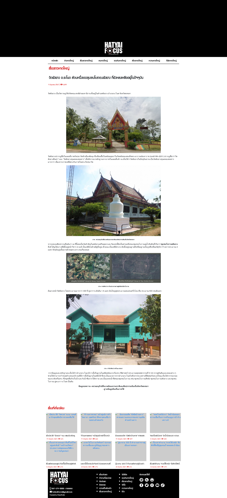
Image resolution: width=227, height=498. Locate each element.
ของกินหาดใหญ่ (128, 478)
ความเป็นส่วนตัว (105, 488)
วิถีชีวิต (124, 474)
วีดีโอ (123, 485)
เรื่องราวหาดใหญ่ (105, 491)
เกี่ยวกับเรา (103, 474)
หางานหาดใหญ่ (127, 488)
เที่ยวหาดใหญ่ (127, 481)
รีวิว (123, 491)
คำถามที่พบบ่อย (105, 478)
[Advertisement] (113, 19)
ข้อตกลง (102, 485)
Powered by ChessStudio (57, 494)
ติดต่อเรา (102, 481)
